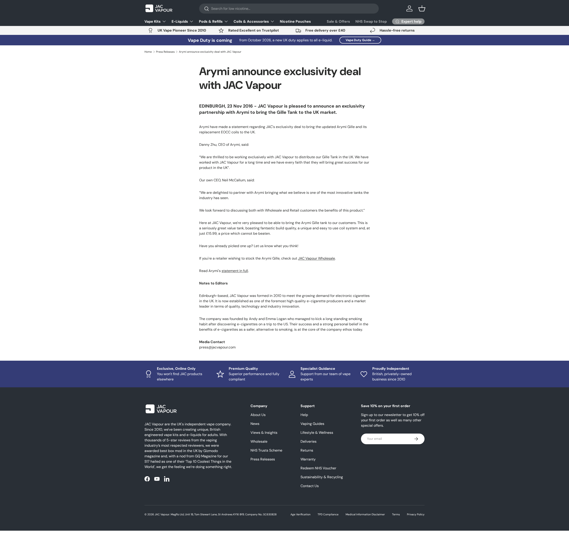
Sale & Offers (338, 21)
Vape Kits (152, 21)
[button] (422, 8)
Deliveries (309, 441)
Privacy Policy (416, 514)
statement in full (235, 270)
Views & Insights (263, 432)
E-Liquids (180, 21)
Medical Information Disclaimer (365, 514)
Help (304, 414)
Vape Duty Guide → (360, 40)
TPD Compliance (328, 514)
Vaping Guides (312, 423)
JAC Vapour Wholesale (316, 258)
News (254, 423)
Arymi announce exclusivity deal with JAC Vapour (210, 52)
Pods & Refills (211, 21)
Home (148, 52)
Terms (396, 514)
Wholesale (258, 441)
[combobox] (289, 9)
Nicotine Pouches (295, 21)
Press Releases (165, 52)
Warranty (308, 459)
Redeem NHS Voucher (318, 468)
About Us (258, 414)
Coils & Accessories (251, 21)
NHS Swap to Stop (371, 21)
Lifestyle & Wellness (317, 432)
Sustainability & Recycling (322, 477)
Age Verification (301, 514)
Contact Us (310, 486)
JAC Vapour (162, 514)
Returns (307, 450)
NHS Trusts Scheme (266, 450)
